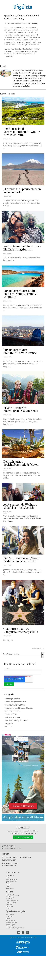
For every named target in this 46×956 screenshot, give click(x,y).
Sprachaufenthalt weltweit (15, 705)
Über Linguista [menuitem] (12, 872)
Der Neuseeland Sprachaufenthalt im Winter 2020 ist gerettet (21, 132)
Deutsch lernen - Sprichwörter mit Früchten (21, 462)
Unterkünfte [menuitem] (9, 916)
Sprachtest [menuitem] (13, 938)
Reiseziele (9, 723)
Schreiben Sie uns (10, 866)
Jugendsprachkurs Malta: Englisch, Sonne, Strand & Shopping (20, 294)
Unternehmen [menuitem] (10, 875)
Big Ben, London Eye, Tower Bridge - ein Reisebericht (21, 559)
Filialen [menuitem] (8, 877)
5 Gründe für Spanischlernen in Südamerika (22, 190)
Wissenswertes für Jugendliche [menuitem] (15, 928)
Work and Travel (11, 714)
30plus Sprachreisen (13, 717)
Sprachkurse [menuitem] (10, 914)
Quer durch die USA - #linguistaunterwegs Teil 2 (20, 630)
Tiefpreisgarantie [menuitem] (11, 881)
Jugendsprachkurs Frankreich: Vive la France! (20, 351)
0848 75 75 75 (9, 846)
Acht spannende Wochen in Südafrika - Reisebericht (20, 505)
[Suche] (42, 655)
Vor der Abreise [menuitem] (10, 920)
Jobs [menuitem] (7, 887)
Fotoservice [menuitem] (9, 906)
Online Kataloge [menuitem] (11, 902)
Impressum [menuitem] (20, 938)
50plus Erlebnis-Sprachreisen (16, 720)
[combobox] (21, 654)
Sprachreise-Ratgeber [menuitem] (16, 911)
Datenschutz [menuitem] (28, 938)
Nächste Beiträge (37, 648)
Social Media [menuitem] (10, 888)
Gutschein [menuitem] (9, 899)
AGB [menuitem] (35, 938)
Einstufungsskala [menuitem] (11, 922)
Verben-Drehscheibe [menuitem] (12, 900)
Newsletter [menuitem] (9, 904)
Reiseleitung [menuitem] (10, 897)
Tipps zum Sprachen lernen (15, 702)
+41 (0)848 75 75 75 (10, 863)
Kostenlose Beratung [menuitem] (12, 895)
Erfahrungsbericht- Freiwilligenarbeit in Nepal (20, 409)
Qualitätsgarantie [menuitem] (11, 879)
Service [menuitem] (9, 892)
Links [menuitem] (7, 908)
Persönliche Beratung (12, 849)
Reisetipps (9, 726)
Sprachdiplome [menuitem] (10, 926)
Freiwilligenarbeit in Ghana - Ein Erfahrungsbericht (22, 247)
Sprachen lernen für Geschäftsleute (19, 708)
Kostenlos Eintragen (23, 837)
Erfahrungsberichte (12, 698)
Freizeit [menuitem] (8, 918)
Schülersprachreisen (13, 711)
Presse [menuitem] (8, 885)
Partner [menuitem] (8, 883)
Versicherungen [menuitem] (10, 924)
